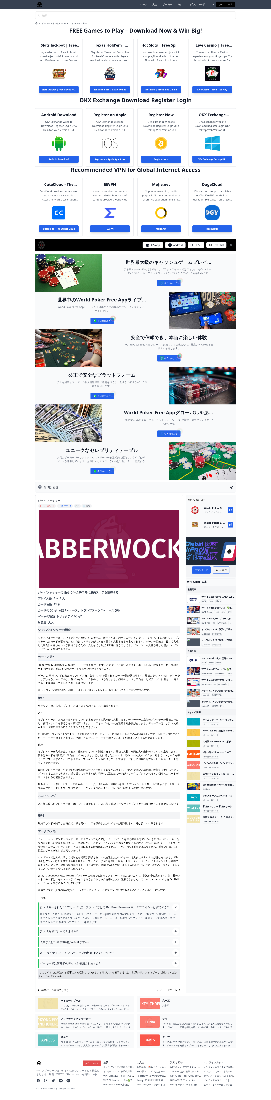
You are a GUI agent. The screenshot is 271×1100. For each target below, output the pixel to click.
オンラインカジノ (231, 634)
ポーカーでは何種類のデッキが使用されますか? (185, 1073)
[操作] (193, 754)
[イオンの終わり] (193, 765)
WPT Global (207, 612)
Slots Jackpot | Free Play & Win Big (59, 45)
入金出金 (206, 634)
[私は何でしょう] (193, 808)
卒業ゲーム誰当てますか (55, 990)
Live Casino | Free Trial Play (212, 45)
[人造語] (193, 743)
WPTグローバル (208, 623)
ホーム (143, 4)
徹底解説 (234, 623)
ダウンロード (197, 4)
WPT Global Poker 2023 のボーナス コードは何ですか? (184, 1077)
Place (218, 601)
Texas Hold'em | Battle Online (110, 45)
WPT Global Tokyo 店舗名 (116, 1084)
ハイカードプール (167, 990)
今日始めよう (168, 284)
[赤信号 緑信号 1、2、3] (193, 819)
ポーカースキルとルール (53, 23)
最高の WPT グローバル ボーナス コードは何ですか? (185, 1082)
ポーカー (167, 4)
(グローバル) (220, 612)
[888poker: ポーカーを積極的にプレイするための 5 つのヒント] (193, 786)
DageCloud (212, 184)
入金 (154, 4)
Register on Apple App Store (109, 114)
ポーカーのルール (210, 724)
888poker (207, 789)
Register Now (161, 114)
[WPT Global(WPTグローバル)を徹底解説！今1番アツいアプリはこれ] (193, 620)
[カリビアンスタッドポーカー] (193, 776)
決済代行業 (217, 634)
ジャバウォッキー (78, 23)
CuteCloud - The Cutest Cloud (59, 184)
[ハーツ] (193, 732)
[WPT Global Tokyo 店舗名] (193, 599)
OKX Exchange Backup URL (212, 114)
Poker (211, 601)
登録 (230, 612)
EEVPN (110, 184)
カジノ (181, 4)
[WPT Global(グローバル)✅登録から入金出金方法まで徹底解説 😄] (193, 609)
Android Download (58, 114)
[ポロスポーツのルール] (193, 797)
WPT (204, 601)
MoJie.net (161, 184)
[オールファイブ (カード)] (193, 721)
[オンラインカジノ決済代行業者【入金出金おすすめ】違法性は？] (193, 631)
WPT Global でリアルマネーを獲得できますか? (185, 1069)
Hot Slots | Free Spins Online (161, 45)
